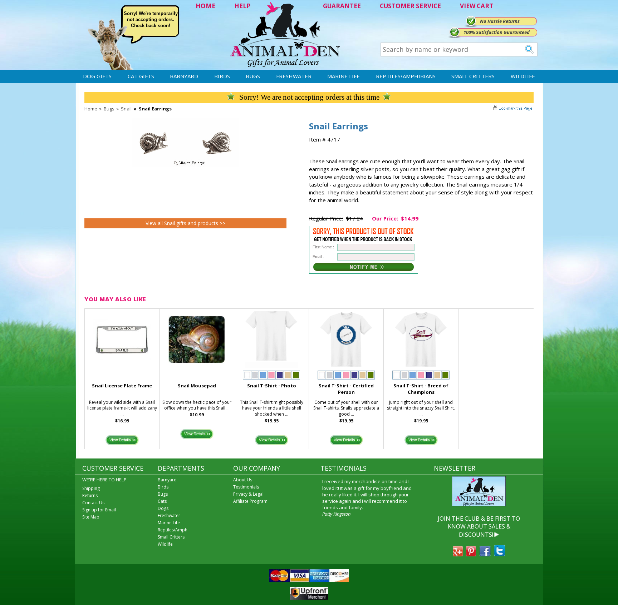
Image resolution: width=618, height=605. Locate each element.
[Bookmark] (513, 109)
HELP (242, 6)
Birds (222, 76)
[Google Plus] (458, 554)
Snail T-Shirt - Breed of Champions (420, 389)
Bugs (253, 76)
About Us (242, 480)
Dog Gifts (97, 76)
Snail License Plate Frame (122, 385)
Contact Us (93, 503)
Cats (162, 501)
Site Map (90, 517)
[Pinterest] (471, 554)
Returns (90, 495)
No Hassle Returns (500, 21)
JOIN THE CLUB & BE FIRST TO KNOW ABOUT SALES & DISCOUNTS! (479, 527)
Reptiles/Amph (172, 530)
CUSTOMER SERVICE (410, 6)
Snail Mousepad (197, 385)
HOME (205, 6)
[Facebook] (485, 554)
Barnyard (184, 76)
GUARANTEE (342, 6)
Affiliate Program (250, 501)
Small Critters (473, 76)
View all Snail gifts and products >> (185, 223)
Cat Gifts (141, 76)
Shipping (91, 488)
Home (90, 108)
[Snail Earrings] (185, 165)
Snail (126, 108)
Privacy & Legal (248, 494)
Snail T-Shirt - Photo (271, 385)
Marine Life (343, 76)
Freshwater (294, 76)
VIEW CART (476, 6)
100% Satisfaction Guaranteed (497, 32)
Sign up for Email (99, 510)
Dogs (163, 508)
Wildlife (523, 76)
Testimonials (246, 487)
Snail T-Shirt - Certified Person (346, 389)
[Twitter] (499, 554)
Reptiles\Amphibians (406, 76)
